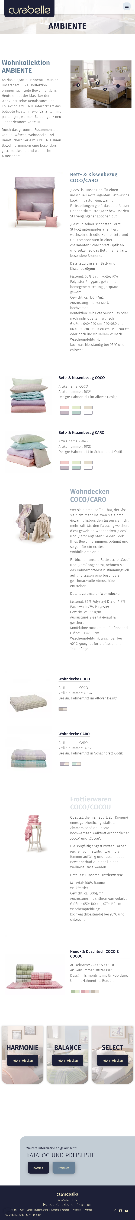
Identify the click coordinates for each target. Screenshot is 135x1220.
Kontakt (55, 1210)
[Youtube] (126, 1210)
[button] (7, 1212)
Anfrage (88, 1210)
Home (47, 1204)
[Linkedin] (120, 1210)
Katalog (65, 1210)
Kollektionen (65, 1204)
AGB (22, 1210)
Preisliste (77, 1210)
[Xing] (114, 1210)
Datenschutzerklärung (37, 1210)
